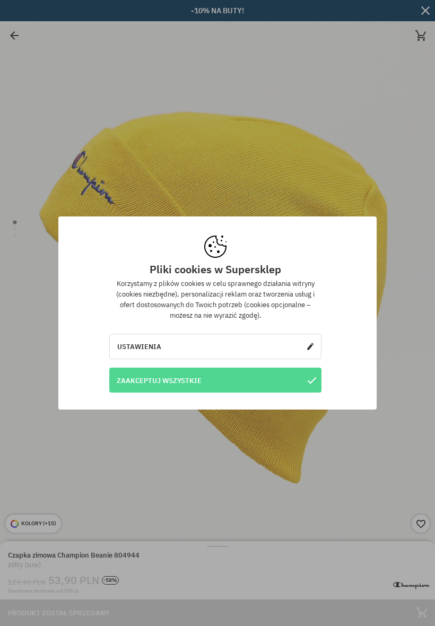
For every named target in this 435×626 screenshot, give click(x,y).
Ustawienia (139, 346)
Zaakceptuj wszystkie (159, 380)
